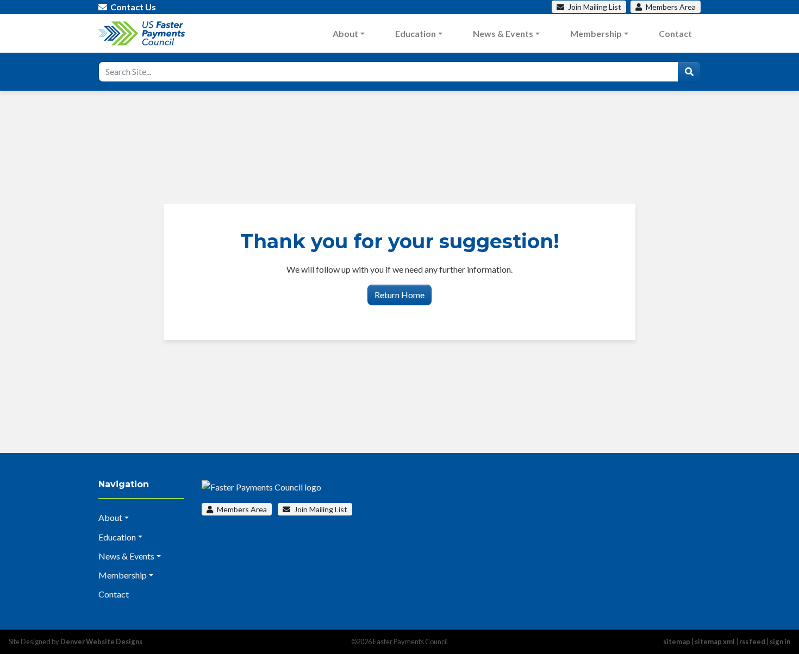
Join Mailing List (319, 509)
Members (670, 6)
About (345, 33)
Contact (675, 33)
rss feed (752, 641)
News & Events (503, 33)
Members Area (241, 509)
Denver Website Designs (101, 641)
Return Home (399, 295)
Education (415, 33)
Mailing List (594, 6)
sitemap (676, 641)
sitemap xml (715, 641)
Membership (596, 33)
